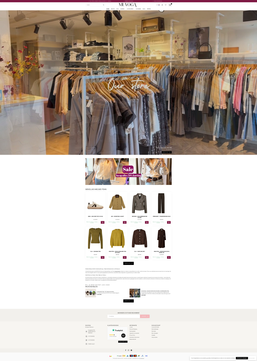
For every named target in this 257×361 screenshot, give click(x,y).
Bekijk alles (127, 263)
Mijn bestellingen (155, 329)
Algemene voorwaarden (134, 333)
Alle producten (154, 337)
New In (112, 9)
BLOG (144, 9)
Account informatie (155, 327)
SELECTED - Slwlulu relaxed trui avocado (117, 252)
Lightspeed (129, 358)
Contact (131, 327)
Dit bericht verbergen (242, 358)
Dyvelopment (142, 358)
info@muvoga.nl (91, 344)
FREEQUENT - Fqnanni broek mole (161, 216)
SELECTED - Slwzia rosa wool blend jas (161, 252)
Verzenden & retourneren (134, 337)
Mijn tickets (154, 331)
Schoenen (138, 9)
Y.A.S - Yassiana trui (95, 251)
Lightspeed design (135, 358)
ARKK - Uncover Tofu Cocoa (95, 216)
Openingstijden (132, 331)
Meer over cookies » (252, 358)
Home (107, 9)
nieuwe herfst (117, 271)
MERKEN (149, 9)
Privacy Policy (132, 335)
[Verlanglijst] (165, 5)
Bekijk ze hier (121, 341)
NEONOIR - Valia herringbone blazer (139, 217)
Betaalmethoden (133, 339)
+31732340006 (91, 336)
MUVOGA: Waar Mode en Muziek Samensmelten (155, 291)
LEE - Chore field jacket (117, 216)
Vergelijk (153, 335)
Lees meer (99, 294)
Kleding (122, 9)
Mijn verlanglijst (155, 333)
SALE (117, 9)
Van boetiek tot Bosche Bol (105, 291)
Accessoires (130, 9)
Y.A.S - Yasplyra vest (139, 251)
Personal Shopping (133, 329)
